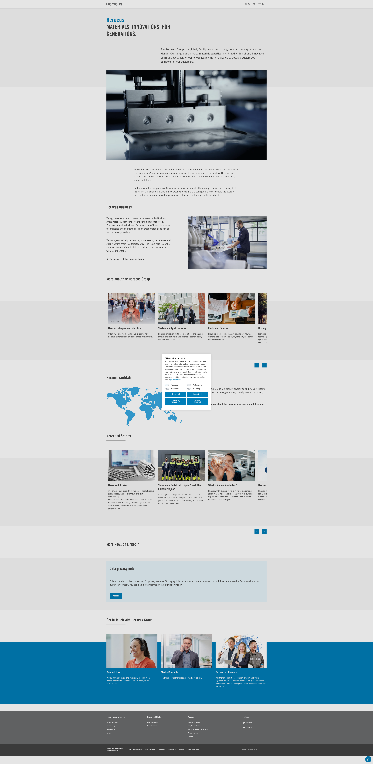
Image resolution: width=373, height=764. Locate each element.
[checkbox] (167, 385)
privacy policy (175, 380)
